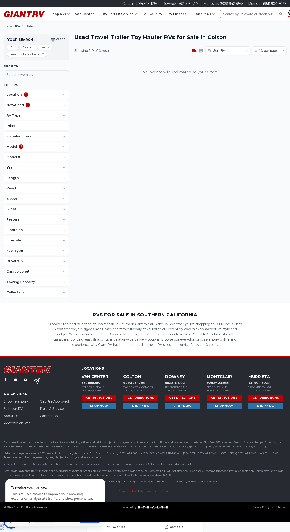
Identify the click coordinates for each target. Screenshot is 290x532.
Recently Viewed (17, 423)
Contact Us (49, 416)
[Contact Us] (37, 381)
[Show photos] (194, 51)
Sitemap (166, 491)
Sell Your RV (152, 14)
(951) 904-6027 (274, 4)
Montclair (219, 376)
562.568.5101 (92, 383)
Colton (26, 47)
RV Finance (177, 14)
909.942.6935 (218, 383)
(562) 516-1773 (188, 4)
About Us (203, 14)
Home (8, 26)
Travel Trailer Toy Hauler (25, 54)
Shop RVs (58, 14)
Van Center (84, 14)
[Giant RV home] (24, 14)
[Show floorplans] (201, 51)
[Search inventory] (280, 14)
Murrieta (259, 376)
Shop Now (99, 406)
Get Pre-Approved (54, 401)
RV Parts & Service (118, 14)
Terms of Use (149, 491)
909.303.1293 (134, 383)
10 (11, 47)
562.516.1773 (175, 383)
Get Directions (99, 397)
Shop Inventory (16, 401)
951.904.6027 (259, 383)
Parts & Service (52, 409)
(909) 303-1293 (146, 4)
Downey (175, 376)
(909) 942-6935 (231, 4)
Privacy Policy (127, 491)
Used (43, 47)
